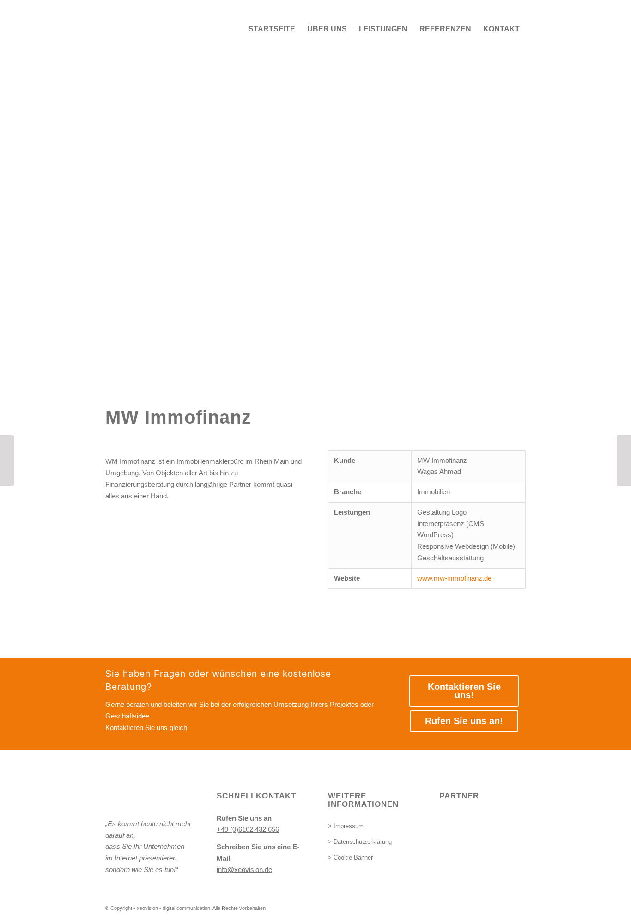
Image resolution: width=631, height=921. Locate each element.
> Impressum (346, 826)
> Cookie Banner (350, 857)
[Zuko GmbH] (624, 460)
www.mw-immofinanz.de (454, 578)
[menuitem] (272, 29)
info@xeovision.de (244, 869)
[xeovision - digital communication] (174, 29)
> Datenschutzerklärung (360, 841)
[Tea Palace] (7, 460)
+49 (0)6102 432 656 (248, 829)
